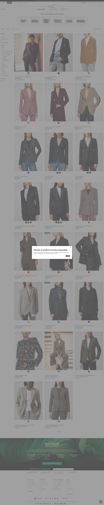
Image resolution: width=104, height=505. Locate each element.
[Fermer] (71, 247)
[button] (67, 256)
